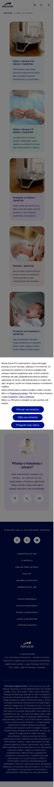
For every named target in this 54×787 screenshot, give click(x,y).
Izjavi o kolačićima (10, 396)
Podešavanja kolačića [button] (19, 393)
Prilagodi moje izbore (27, 425)
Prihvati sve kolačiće (27, 409)
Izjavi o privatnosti (26, 396)
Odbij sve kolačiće (28, 417)
